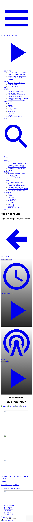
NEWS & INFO (8, 101)
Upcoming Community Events (16, 83)
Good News (11, 106)
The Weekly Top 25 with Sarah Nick (18, 98)
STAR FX (10, 79)
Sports (10, 105)
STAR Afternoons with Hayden (17, 94)
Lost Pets (11, 113)
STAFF (6, 88)
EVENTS (6, 81)
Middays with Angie (13, 93)
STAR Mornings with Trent (15, 91)
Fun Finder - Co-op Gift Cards (16, 78)
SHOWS (6, 89)
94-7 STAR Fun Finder (14, 86)
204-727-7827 (16, 402)
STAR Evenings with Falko (15, 96)
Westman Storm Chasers (15, 117)
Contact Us (11, 115)
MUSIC (6, 118)
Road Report (11, 111)
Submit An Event (13, 84)
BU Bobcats (11, 110)
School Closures (12, 108)
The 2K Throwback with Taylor (16, 100)
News (9, 103)
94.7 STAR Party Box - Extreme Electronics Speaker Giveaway (17, 73)
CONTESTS (7, 71)
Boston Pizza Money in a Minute (17, 76)
